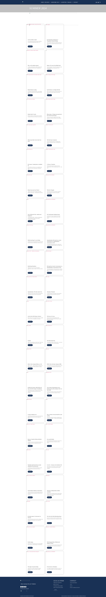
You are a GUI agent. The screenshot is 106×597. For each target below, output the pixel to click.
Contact (75, 2)
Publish (69, 2)
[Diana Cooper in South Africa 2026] (35, 24)
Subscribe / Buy (55, 2)
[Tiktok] (22, 586)
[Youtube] (25, 586)
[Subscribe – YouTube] (53, 13)
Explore (46, 2)
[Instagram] (24, 586)
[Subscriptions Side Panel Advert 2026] (53, 25)
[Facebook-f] (21, 586)
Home (42, 2)
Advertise (64, 2)
